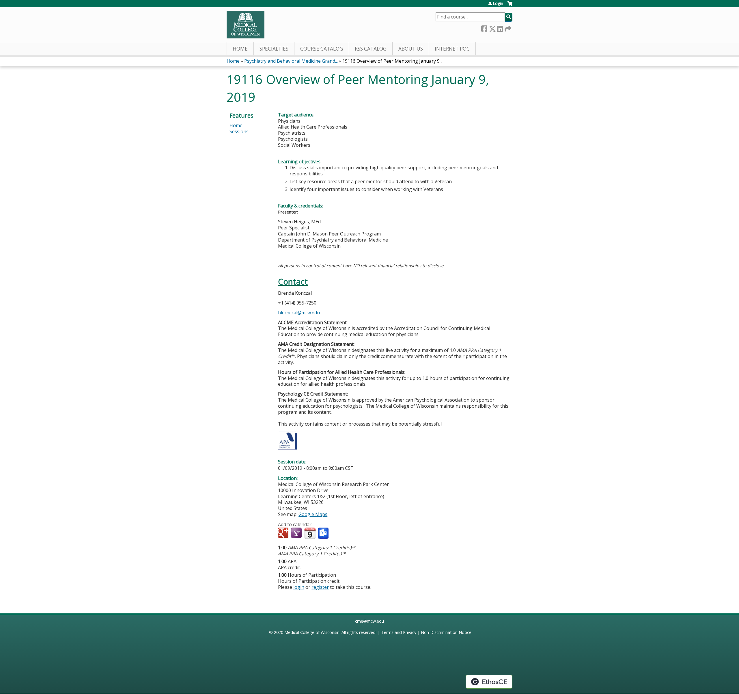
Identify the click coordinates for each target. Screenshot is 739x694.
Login (498, 3)
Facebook (484, 27)
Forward (507, 27)
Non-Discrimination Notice (446, 632)
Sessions (239, 131)
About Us (410, 48)
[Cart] (509, 5)
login (298, 587)
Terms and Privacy (398, 632)
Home (240, 48)
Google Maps (312, 514)
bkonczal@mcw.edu (299, 312)
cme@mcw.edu (369, 621)
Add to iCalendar (310, 533)
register (320, 587)
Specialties (274, 48)
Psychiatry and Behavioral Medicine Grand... (291, 61)
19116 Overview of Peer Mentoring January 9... (392, 61)
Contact (293, 281)
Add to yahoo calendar (297, 533)
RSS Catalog (371, 48)
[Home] (245, 24)
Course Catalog (321, 48)
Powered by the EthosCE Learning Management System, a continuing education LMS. (489, 682)
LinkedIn (500, 27)
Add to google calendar (284, 533)
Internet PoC (452, 48)
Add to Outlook (324, 533)
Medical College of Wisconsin (311, 632)
